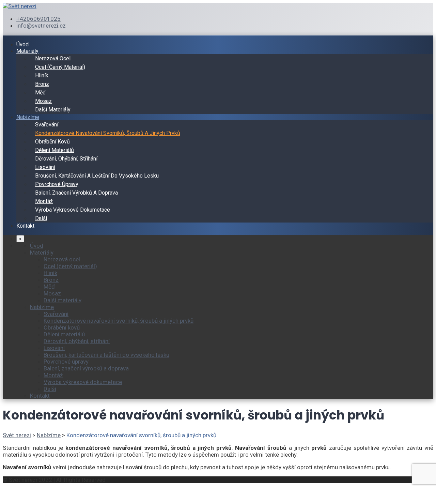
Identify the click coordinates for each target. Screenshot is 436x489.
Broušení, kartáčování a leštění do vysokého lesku (97, 175)
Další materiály (53, 109)
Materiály (27, 51)
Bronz (42, 84)
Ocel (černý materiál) (60, 67)
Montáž (44, 201)
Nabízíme (27, 117)
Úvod (22, 44)
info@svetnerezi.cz (41, 25)
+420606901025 (38, 18)
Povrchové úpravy (56, 184)
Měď (40, 92)
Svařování (46, 124)
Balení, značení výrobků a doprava (76, 192)
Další (41, 218)
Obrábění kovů (52, 141)
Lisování (45, 167)
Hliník (41, 75)
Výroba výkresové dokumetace (72, 210)
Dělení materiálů (54, 150)
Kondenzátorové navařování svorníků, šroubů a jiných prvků (107, 133)
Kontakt (25, 226)
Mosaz (43, 101)
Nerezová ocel (53, 58)
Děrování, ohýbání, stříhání (66, 158)
